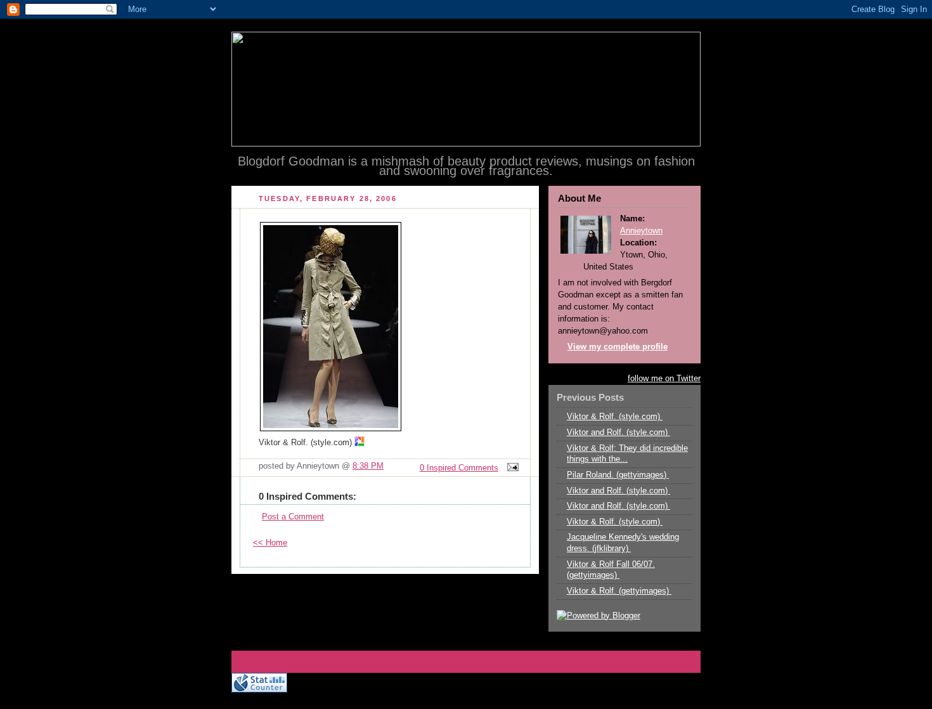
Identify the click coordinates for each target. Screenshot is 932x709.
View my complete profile (617, 346)
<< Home (270, 542)
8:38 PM (368, 466)
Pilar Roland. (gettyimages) (618, 475)
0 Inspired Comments (459, 468)
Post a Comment (293, 516)
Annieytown (641, 230)
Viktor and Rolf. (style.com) (618, 432)
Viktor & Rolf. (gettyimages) (619, 591)
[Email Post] (511, 468)
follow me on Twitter (664, 378)
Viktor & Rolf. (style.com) (615, 416)
